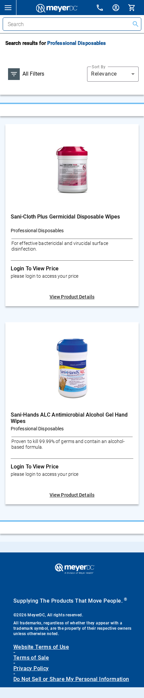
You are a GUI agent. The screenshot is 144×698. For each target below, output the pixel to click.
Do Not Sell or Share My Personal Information (71, 679)
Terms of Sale (31, 658)
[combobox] (113, 74)
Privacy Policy (31, 668)
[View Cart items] (136, 7)
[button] (8, 7)
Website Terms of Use (41, 647)
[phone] (104, 8)
